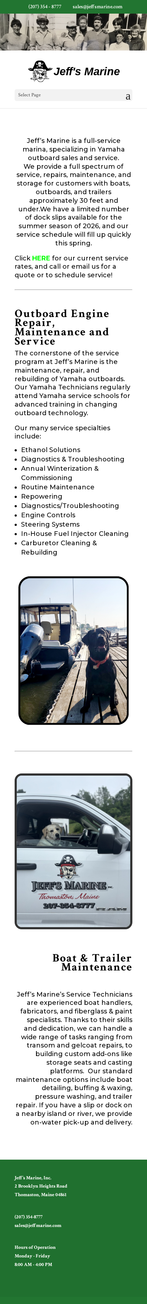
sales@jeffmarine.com (38, 1225)
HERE (41, 258)
